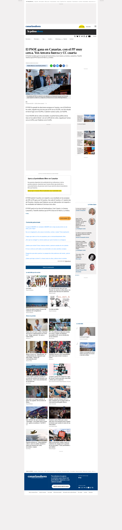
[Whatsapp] (51, 65)
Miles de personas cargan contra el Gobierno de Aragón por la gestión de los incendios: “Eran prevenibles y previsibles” (59, 444)
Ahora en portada (31, 316)
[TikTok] (86, 36)
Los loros (28, 288)
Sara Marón (28, 383)
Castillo (45, 471)
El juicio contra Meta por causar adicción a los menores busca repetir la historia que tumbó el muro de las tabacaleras (59, 422)
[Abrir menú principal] (95, 26)
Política (27, 213)
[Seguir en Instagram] (86, 487)
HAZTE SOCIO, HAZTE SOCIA (61, 486)
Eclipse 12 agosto (40, 471)
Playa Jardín (36, 1)
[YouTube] (89, 36)
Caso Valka (80, 1)
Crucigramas (35, 471)
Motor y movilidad (95, 471)
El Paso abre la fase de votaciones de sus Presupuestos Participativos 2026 (80, 143)
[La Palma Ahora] (35, 32)
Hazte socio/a (81, 26)
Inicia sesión (88, 26)
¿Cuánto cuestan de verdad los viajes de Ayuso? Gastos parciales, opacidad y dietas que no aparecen (59, 378)
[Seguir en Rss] (92, 487)
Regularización (69, 1)
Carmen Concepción (84, 339)
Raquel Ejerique (63, 381)
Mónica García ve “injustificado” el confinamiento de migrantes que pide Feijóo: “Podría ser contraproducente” (36, 356)
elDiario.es (28, 338)
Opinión (65, 39)
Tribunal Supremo (75, 1)
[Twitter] (75, 36)
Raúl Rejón (28, 448)
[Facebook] (79, 36)
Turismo (58, 1)
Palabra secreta (85, 471)
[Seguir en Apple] (80, 477)
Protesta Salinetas (85, 1)
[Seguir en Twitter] (81, 487)
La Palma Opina (92, 204)
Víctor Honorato (52, 403)
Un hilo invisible (54, 309)
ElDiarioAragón (52, 448)
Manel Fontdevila (29, 290)
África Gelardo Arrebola (54, 381)
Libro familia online (58, 471)
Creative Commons (42, 492)
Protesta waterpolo (53, 1)
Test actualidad (72, 471)
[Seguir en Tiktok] (90, 487)
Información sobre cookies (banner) (69, 492)
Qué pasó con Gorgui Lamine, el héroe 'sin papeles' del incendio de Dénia (36, 400)
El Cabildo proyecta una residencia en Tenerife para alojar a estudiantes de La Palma (80, 151)
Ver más (77, 275)
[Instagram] (84, 36)
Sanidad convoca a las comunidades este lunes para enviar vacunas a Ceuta (59, 355)
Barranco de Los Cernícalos (93, 1)
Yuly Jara (69, 381)
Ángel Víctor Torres (63, 1)
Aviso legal (50, 492)
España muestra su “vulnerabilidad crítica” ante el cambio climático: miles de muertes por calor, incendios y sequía (36, 444)
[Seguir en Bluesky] (79, 487)
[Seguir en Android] (79, 477)
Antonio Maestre (29, 312)
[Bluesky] (77, 36)
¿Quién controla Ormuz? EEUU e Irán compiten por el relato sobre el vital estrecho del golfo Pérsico (59, 400)
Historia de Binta (41, 1)
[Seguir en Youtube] (88, 487)
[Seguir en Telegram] (84, 487)
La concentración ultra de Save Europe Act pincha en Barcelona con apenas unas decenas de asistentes (59, 290)
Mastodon (91, 492)
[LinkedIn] (63, 65)
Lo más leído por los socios (33, 272)
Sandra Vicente (52, 293)
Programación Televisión (65, 471)
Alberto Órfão (29, 360)
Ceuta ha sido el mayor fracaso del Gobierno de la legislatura (36, 310)
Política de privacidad (57, 492)
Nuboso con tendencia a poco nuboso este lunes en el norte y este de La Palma (80, 118)
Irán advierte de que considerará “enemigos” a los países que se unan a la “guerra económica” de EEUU (36, 421)
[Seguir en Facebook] (82, 487)
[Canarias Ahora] (37, 476)
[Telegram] (81, 36)
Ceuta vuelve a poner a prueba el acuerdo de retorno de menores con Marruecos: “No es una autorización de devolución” (36, 379)
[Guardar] (67, 65)
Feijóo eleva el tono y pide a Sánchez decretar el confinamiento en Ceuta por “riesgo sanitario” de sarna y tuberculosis (36, 334)
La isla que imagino (81, 124)
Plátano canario (47, 1)
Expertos (89, 471)
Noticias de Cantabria (79, 471)
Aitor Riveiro (51, 338)
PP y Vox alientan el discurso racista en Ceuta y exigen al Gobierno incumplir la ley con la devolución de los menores (59, 334)
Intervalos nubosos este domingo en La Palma (80, 134)
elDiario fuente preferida (51, 471)
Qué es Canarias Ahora (33, 492)
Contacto (72, 39)
